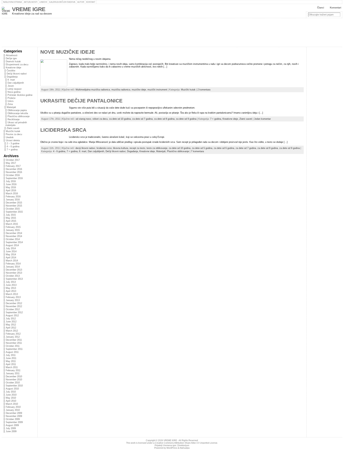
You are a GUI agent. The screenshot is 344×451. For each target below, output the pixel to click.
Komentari (335, 7)
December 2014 (14, 233)
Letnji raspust (15, 89)
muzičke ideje (139, 89)
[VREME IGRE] (172, 32)
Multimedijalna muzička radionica (93, 89)
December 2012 (14, 303)
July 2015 (11, 214)
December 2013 (14, 269)
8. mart (11, 79)
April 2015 (11, 221)
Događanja (12, 76)
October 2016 (13, 175)
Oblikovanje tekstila (18, 113)
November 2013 (14, 272)
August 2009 (12, 425)
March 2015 (12, 224)
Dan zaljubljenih (16, 82)
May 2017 (11, 163)
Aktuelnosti (11, 55)
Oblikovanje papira (17, 110)
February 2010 (13, 407)
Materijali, (161, 151)
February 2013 (13, 297)
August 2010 (12, 388)
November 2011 (14, 343)
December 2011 (14, 340)
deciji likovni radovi (85, 148)
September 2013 (14, 279)
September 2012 (14, 312)
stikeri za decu (100, 119)
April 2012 (11, 327)
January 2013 (13, 300)
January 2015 (13, 230)
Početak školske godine (20, 95)
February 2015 (13, 227)
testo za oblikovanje (157, 148)
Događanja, (133, 151)
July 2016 (11, 181)
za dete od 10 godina (120, 119)
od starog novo (83, 119)
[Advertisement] (322, 107)
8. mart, (83, 151)
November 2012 (14, 306)
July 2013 (11, 282)
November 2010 (14, 379)
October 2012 (13, 309)
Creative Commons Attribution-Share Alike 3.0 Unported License (186, 443)
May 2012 (11, 324)
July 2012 (11, 318)
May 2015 (11, 218)
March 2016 (12, 193)
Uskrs (11, 101)
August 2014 (12, 245)
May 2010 (11, 397)
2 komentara (203, 89)
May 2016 (11, 187)
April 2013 (11, 291)
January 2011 (13, 373)
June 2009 (11, 431)
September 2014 (14, 242)
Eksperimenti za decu (17, 64)
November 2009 (14, 416)
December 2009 (14, 413)
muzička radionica (120, 89)
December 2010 (14, 376)
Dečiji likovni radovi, (116, 151)
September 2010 (14, 385)
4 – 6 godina (13, 146)
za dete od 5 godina (202, 148)
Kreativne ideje (13, 67)
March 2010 (12, 404)
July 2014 (11, 248)
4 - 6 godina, (60, 151)
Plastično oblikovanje (19, 116)
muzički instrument (157, 89)
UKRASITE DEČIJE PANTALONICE (81, 101)
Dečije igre (11, 58)
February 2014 (13, 263)
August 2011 (12, 352)
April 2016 (11, 190)
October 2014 (13, 239)
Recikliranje (14, 119)
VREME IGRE (28, 9)
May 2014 (11, 254)
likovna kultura (120, 148)
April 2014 (11, 257)
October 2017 (13, 160)
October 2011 (13, 346)
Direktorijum (183, 445)
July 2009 (11, 428)
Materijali (11, 107)
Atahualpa (185, 448)
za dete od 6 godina (224, 148)
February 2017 (13, 166)
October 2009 (13, 419)
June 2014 (11, 251)
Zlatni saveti (13, 128)
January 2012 (13, 336)
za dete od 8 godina (164, 119)
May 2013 (11, 288)
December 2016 (14, 169)
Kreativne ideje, (231, 119)
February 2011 (13, 370)
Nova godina (14, 92)
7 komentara (197, 151)
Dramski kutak (13, 61)
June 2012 (11, 321)
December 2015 (14, 202)
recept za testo (137, 148)
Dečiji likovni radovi (17, 73)
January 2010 (13, 410)
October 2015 (13, 208)
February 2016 (13, 196)
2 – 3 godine (13, 143)
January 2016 (13, 199)
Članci (320, 7)
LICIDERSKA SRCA (63, 130)
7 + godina (12, 149)
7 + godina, (216, 119)
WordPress (171, 448)
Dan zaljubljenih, (97, 151)
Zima (10, 104)
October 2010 (13, 382)
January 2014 (13, 266)
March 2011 (12, 367)
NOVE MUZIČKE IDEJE (67, 52)
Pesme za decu (14, 134)
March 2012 (12, 330)
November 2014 (14, 236)
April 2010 (11, 401)
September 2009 (14, 422)
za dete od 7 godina (142, 119)
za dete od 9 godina (186, 119)
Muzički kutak (13, 131)
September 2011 (14, 349)
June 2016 (11, 184)
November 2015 (14, 205)
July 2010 (11, 391)
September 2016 (14, 178)
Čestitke (11, 70)
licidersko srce (104, 148)
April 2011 (11, 364)
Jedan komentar (262, 119)
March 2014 (12, 260)
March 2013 (12, 294)
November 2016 (14, 172)
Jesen (11, 85)
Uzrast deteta (13, 140)
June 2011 (11, 358)
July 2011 (11, 355)
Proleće (11, 98)
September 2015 (14, 211)
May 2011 (11, 361)
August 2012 (12, 315)
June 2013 (11, 285)
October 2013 (13, 275)
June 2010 (11, 394)
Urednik (10, 137)
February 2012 (13, 333)
